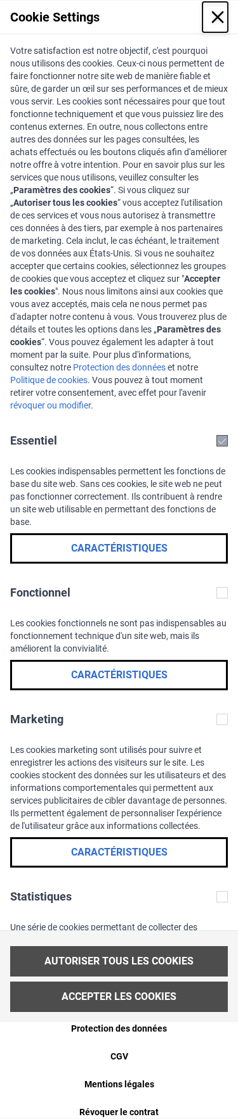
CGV (119, 1056)
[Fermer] (215, 17)
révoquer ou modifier (50, 405)
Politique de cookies (49, 380)
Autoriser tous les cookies (119, 961)
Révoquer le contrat (119, 1112)
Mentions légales (119, 1084)
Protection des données (119, 367)
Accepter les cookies (119, 996)
